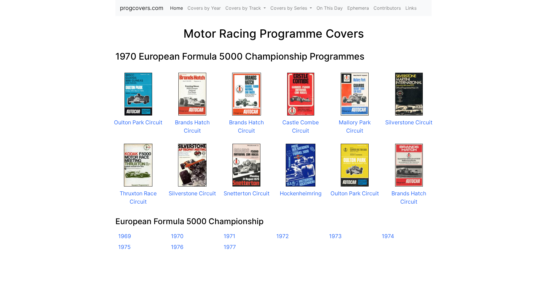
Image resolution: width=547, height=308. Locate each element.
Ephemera (358, 8)
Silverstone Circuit (408, 122)
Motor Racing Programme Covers (273, 33)
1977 (230, 247)
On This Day (330, 8)
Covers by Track (243, 8)
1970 (177, 236)
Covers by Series (289, 8)
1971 (229, 236)
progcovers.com (141, 8)
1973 (335, 236)
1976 (177, 247)
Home (177, 8)
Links (411, 8)
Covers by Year (204, 8)
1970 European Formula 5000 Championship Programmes (239, 56)
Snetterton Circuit (247, 193)
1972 (282, 236)
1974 (388, 236)
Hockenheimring (301, 193)
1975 (124, 247)
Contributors (387, 8)
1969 (124, 236)
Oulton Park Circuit (138, 122)
